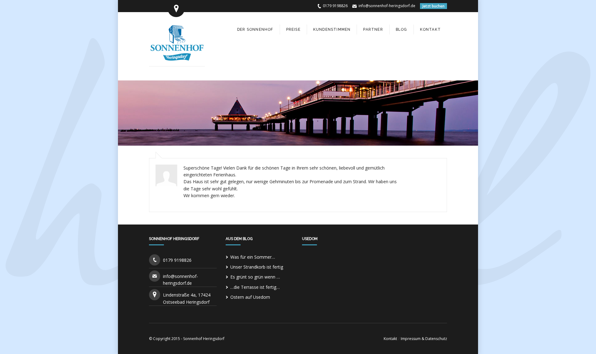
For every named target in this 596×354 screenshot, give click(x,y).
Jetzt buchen (433, 6)
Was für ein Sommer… (252, 257)
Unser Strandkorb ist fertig (256, 267)
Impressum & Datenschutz (424, 338)
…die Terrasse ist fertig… (255, 287)
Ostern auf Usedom (250, 297)
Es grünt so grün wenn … (255, 277)
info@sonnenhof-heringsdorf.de (387, 5)
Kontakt (390, 338)
